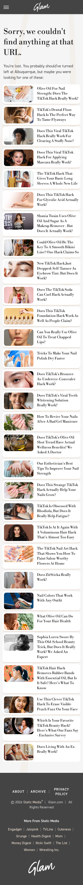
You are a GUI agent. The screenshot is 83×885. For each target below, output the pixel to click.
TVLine (48, 829)
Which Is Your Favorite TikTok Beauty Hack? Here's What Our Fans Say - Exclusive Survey (57, 728)
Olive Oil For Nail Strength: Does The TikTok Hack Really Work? (57, 93)
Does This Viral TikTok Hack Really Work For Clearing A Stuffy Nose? (55, 136)
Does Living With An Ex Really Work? (56, 749)
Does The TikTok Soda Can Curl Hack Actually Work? (55, 294)
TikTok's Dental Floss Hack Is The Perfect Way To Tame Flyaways (56, 115)
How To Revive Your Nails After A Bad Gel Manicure (57, 419)
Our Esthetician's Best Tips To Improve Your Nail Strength (58, 468)
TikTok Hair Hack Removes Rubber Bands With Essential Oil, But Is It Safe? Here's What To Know (57, 678)
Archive (38, 791)
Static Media (32, 802)
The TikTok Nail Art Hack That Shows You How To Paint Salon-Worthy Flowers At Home (57, 555)
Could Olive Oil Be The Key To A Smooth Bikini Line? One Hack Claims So (58, 247)
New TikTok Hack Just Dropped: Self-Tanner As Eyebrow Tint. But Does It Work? (57, 270)
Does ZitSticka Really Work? (54, 577)
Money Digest (21, 843)
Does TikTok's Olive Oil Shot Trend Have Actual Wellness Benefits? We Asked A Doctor (56, 444)
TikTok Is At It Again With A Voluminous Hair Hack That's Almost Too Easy (57, 532)
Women (29, 849)
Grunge (21, 836)
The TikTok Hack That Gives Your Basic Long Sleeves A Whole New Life (57, 178)
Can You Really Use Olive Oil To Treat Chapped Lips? (57, 337)
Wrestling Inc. (49, 849)
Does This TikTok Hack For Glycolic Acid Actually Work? (58, 200)
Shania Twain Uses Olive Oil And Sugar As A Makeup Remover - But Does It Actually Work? (56, 223)
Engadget (15, 829)
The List (61, 843)
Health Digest (41, 836)
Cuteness (64, 829)
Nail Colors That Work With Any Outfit (54, 598)
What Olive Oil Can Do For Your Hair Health (55, 618)
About (18, 791)
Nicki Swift (43, 843)
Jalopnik (32, 829)
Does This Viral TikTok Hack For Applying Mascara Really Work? (55, 157)
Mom (59, 836)
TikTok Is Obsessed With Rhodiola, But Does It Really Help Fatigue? (56, 511)
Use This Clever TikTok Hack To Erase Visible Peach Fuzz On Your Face (57, 704)
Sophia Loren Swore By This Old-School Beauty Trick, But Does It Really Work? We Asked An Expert (56, 647)
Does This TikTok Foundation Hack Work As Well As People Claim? (57, 316)
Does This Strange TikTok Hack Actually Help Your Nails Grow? (57, 490)
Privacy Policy (61, 791)
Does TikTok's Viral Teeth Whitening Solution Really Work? (57, 400)
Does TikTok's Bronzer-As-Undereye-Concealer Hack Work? (56, 379)
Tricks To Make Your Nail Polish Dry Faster (57, 355)
